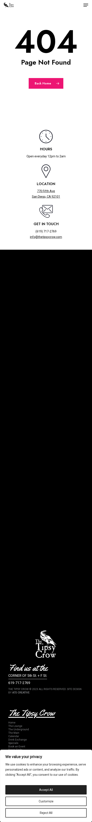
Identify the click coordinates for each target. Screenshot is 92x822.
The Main (13, 732)
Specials (13, 743)
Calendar (13, 736)
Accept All (46, 790)
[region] (46, 786)
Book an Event (16, 746)
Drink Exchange (17, 739)
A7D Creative (21, 692)
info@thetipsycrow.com (46, 237)
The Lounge (15, 726)
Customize (46, 801)
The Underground (18, 729)
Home (11, 722)
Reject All (46, 813)
